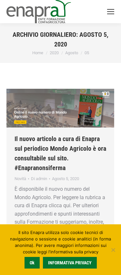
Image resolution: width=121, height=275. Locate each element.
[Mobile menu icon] (111, 11)
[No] (113, 250)
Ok (32, 262)
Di (39, 178)
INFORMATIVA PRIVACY (70, 262)
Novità (20, 178)
